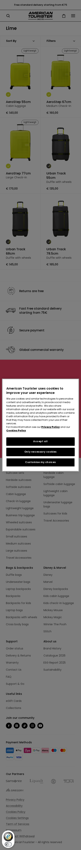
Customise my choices (40, 462)
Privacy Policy (50, 427)
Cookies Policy (16, 430)
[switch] (8, 844)
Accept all (40, 441)
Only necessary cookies (40, 451)
